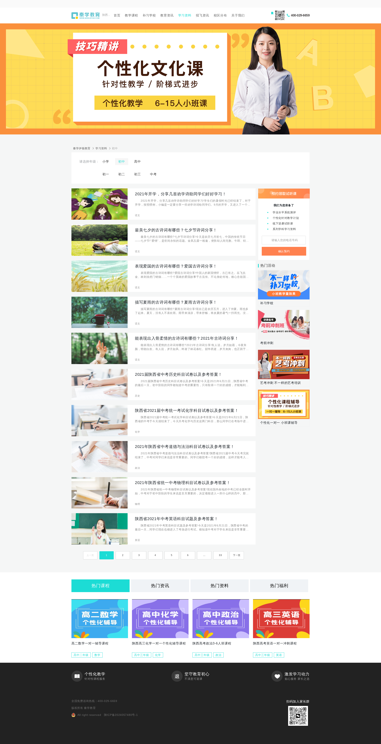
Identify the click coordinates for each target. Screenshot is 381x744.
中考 (153, 174)
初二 (121, 174)
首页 (117, 15)
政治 (218, 655)
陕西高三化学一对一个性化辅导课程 (159, 643)
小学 (105, 161)
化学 (158, 655)
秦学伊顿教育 (81, 148)
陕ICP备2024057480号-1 (121, 714)
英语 (279, 655)
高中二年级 (81, 655)
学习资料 (184, 15)
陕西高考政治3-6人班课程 (211, 643)
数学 (97, 655)
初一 (105, 174)
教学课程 (131, 15)
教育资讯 (167, 15)
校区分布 (220, 15)
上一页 (90, 555)
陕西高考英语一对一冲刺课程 (275, 643)
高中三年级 (141, 655)
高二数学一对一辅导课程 (90, 643)
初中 (115, 148)
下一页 (237, 555)
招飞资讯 (202, 15)
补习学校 (149, 15)
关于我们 (238, 15)
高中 (137, 161)
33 (220, 555)
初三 (137, 174)
